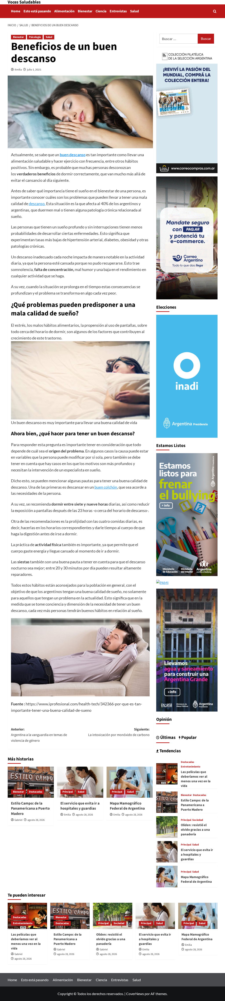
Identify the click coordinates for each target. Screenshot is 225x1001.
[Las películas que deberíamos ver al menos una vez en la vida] (167, 773)
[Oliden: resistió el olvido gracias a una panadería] (167, 826)
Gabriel (18, 820)
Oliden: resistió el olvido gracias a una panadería (195, 830)
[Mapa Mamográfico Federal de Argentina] (130, 782)
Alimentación (64, 11)
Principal (67, 792)
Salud (134, 11)
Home (15, 11)
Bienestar (85, 11)
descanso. (37, 203)
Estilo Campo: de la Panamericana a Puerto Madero (30, 809)
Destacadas (35, 792)
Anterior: (39, 735)
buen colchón (105, 487)
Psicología (35, 37)
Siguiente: (119, 732)
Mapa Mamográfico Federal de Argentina (127, 806)
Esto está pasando (37, 11)
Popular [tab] (188, 737)
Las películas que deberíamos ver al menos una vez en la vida (195, 779)
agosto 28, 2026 (36, 820)
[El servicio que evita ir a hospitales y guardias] (80, 782)
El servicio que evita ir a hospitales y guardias (80, 806)
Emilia (18, 69)
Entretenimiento (190, 767)
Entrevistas (118, 11)
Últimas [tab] (167, 737)
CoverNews (135, 994)
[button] (215, 11)
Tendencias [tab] (170, 751)
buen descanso (72, 154)
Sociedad (197, 820)
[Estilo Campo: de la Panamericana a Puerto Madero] (31, 782)
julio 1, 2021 (34, 69)
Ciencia (101, 11)
